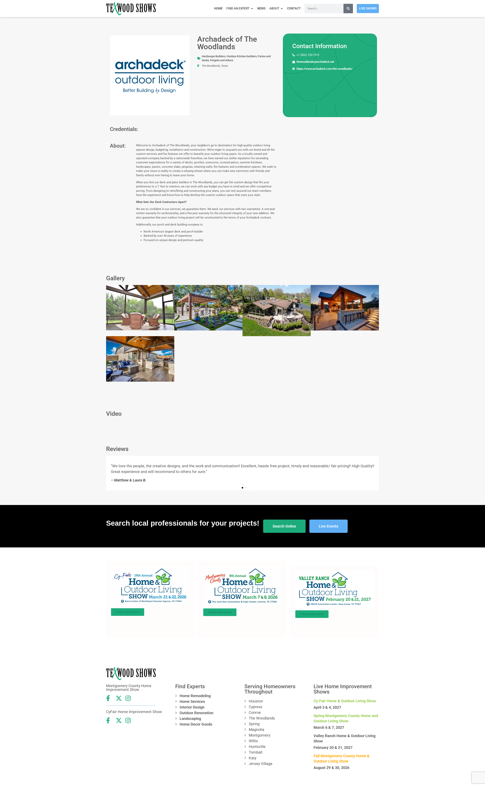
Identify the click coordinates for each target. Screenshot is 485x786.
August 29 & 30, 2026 (331, 767)
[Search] (348, 8)
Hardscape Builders (213, 56)
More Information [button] (128, 612)
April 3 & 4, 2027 (327, 707)
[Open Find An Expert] (251, 8)
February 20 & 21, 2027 (333, 747)
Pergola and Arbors (221, 60)
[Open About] (281, 8)
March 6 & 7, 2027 (329, 727)
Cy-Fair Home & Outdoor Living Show (345, 701)
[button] (242, 488)
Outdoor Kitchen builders (242, 56)
